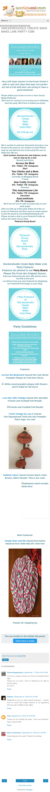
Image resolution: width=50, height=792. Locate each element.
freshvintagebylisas (15, 672)
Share (5, 660)
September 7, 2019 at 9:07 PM (36, 672)
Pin (13, 166)
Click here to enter (25, 640)
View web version (25, 785)
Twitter (20, 166)
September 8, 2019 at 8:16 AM (26, 697)
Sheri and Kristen (14, 733)
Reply (9, 689)
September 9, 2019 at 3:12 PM (34, 733)
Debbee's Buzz (11, 475)
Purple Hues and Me (15, 541)
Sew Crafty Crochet (25, 182)
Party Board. (40, 270)
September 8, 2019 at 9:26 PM (23, 716)
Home (25, 781)
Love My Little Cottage (14, 398)
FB (25, 166)
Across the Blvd (25, 163)
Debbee (10, 697)
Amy (9, 716)
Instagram (33, 166)
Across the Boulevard (13, 375)
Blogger (30, 790)
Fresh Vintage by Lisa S (21, 414)
